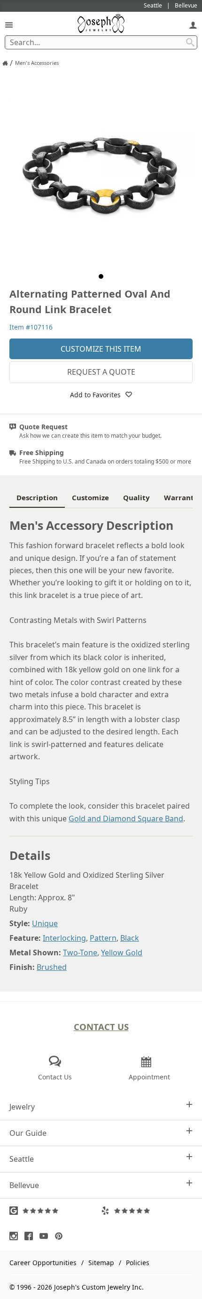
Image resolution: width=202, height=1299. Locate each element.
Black (129, 938)
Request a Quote (101, 372)
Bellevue (24, 1185)
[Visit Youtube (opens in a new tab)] (46, 1236)
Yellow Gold (121, 952)
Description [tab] (37, 497)
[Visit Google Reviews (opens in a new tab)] (55, 1210)
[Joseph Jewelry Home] (5, 63)
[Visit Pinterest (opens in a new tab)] (61, 1236)
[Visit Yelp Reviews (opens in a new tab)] (147, 1210)
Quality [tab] (136, 497)
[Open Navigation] (9, 24)
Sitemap (101, 1262)
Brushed (52, 967)
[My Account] (193, 24)
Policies (137, 1262)
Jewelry (22, 1107)
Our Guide (28, 1133)
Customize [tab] (90, 497)
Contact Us (101, 1026)
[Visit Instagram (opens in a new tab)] (16, 1236)
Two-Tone (80, 952)
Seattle (21, 1159)
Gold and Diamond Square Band (126, 818)
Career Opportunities (43, 1262)
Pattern (103, 938)
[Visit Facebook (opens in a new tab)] (31, 1236)
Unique (45, 923)
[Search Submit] (190, 42)
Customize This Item (101, 349)
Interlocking (64, 938)
